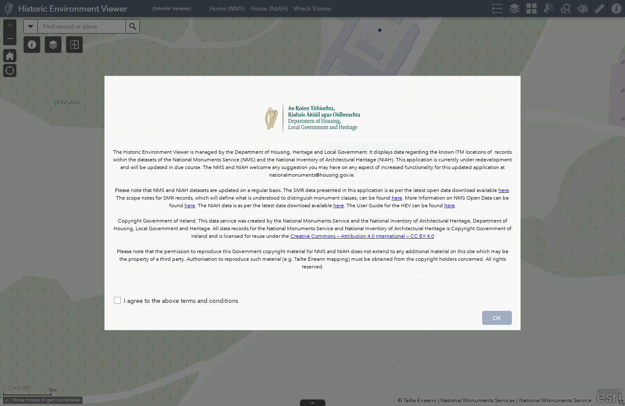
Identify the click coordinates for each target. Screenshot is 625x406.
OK (497, 318)
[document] (312, 184)
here (503, 190)
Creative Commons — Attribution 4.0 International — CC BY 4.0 (362, 236)
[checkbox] (312, 301)
